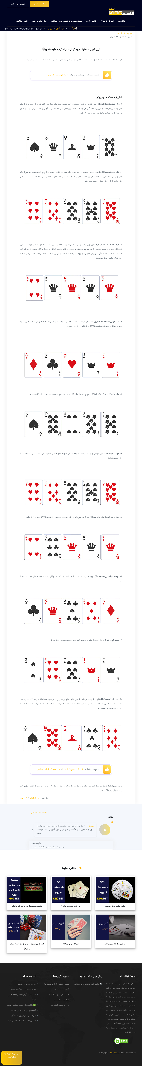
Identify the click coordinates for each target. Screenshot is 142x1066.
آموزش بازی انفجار (62, 989)
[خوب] (127, 33)
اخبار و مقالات (22, 21)
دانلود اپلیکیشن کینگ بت (59, 994)
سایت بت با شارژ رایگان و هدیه (23, 989)
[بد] (121, 33)
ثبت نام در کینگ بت (61, 999)
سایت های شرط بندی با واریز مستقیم (66, 21)
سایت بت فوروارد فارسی (26, 984)
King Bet (113, 1053)
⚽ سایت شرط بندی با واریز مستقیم (88, 984)
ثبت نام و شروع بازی (18, 4)
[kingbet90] (120, 10)
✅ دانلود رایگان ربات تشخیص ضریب (21, 1005)
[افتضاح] (118, 33)
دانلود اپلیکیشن (39, 4)
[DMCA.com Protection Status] (121, 1040)
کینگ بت (122, 21)
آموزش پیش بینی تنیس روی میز (23, 1010)
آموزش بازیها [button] (108, 21)
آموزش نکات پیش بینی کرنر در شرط (22, 1021)
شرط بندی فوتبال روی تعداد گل (23, 1015)
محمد (91, 826)
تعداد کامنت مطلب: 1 (38, 812)
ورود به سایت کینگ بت (60, 1005)
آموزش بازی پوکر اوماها (72, 769)
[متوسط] (124, 33)
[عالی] (131, 33)
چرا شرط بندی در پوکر (57, 75)
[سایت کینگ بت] (134, 1055)
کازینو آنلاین (91, 21)
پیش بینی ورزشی (39, 21)
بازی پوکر (23, 798)
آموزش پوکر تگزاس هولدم (48, 769)
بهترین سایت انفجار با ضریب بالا (56, 984)
